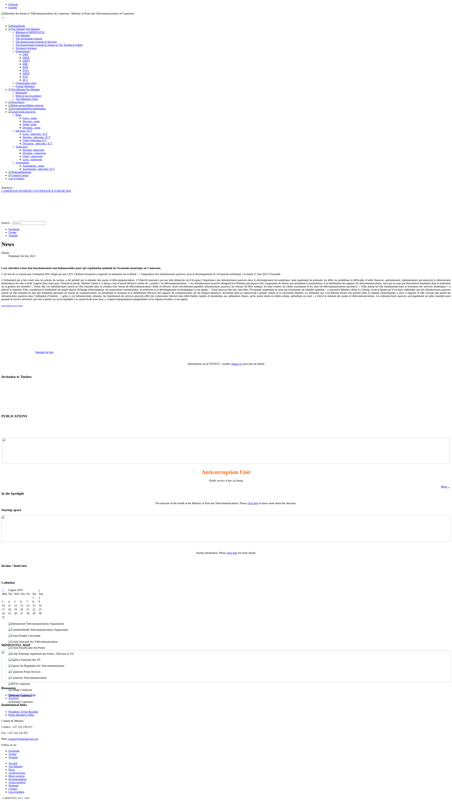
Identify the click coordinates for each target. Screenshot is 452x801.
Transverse (22, 146)
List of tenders (16, 178)
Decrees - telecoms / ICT (36, 137)
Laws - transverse (32, 159)
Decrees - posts (31, 121)
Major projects (16, 776)
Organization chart (26, 83)
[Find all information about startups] (226, 540)
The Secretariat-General (29, 38)
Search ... (6, 222)
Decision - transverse (34, 153)
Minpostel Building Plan (22, 694)
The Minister (23, 35)
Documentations (17, 779)
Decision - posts (31, 127)
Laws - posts (30, 118)
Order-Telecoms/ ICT (35, 140)
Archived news (16, 772)
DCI (25, 79)
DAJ (25, 76)
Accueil (12, 763)
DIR (25, 64)
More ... (445, 486)
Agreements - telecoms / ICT (39, 168)
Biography (21, 92)
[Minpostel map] (226, 681)
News (11, 769)
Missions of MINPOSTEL (30, 32)
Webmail (13, 785)
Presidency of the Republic (23, 711)
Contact (12, 788)
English (12, 7)
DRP (25, 54)
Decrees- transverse (33, 149)
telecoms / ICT (24, 130)
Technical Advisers (26, 48)
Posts (18, 114)
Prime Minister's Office (21, 714)
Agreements (22, 162)
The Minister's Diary (27, 99)
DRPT (26, 60)
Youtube (13, 235)
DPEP (26, 73)
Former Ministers (25, 86)
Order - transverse (33, 156)
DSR (25, 67)
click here (252, 503)
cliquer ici (236, 363)
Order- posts (29, 124)
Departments (23, 51)
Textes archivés (17, 782)
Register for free (44, 352)
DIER (26, 57)
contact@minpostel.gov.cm (23, 738)
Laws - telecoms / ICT (35, 134)
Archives (13, 698)
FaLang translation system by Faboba (12, 306)
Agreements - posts (33, 165)
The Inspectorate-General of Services (36, 41)
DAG (26, 70)
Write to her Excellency (29, 95)
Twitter (12, 232)
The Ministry (15, 766)
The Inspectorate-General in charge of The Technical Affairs (49, 44)
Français (13, 4)
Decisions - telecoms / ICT (37, 143)
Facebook (13, 229)
